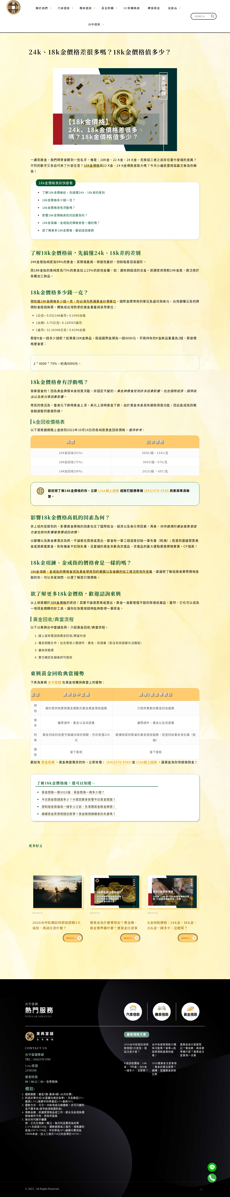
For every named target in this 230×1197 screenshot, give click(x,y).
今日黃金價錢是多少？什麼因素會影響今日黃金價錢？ (79, 799)
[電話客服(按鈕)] (212, 1178)
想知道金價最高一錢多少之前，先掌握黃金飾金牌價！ (79, 806)
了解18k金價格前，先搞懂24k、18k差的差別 (73, 192)
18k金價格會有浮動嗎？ (58, 207)
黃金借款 (190, 1012)
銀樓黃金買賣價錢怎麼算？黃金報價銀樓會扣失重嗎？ (79, 814)
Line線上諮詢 (108, 490)
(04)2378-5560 (156, 490)
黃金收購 (48, 762)
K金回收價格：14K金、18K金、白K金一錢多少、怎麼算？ (172, 925)
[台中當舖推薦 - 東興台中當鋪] (13, 5)
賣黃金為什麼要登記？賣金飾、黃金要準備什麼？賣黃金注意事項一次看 (114, 928)
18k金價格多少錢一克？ (58, 200)
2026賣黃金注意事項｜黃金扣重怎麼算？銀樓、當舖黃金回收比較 (164, 1068)
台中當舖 (54, 682)
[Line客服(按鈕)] (212, 1167)
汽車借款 (133, 1012)
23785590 (31, 1070)
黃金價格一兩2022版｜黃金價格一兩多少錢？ (73, 792)
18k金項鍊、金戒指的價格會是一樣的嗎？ (71, 223)
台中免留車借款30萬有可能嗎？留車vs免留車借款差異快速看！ (164, 1050)
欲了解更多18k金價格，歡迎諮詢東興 (68, 230)
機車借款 (162, 1012)
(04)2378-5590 (41, 1059)
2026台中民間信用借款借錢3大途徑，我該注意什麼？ (56, 925)
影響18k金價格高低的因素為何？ (65, 215)
